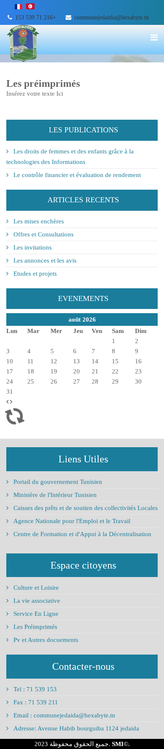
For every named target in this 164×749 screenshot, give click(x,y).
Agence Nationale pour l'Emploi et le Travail (71, 521)
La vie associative (36, 600)
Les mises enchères (38, 221)
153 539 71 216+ (35, 17)
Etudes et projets (34, 273)
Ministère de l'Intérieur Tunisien (54, 494)
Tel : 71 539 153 (34, 689)
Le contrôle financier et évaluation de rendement (76, 175)
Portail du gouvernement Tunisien (57, 481)
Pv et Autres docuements (45, 639)
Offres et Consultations (43, 234)
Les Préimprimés (34, 626)
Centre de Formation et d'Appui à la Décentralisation (81, 534)
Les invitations (32, 247)
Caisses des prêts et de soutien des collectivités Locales (85, 508)
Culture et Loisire (35, 587)
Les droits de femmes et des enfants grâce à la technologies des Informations (70, 156)
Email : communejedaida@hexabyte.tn (63, 715)
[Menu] (154, 37)
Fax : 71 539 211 (35, 702)
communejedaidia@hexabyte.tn (111, 17)
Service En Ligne (35, 613)
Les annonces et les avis (44, 260)
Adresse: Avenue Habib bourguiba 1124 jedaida (75, 728)
